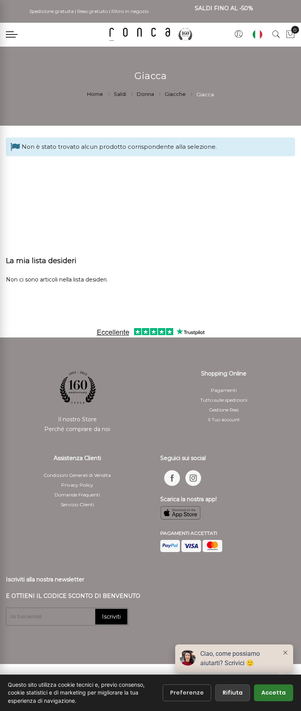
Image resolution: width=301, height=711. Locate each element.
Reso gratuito (92, 11)
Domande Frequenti (77, 495)
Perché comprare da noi (77, 429)
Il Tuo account (224, 419)
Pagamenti (224, 390)
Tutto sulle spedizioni (223, 400)
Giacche (176, 94)
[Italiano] (257, 34)
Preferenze (187, 693)
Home (95, 94)
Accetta (273, 693)
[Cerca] (276, 34)
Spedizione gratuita (51, 11)
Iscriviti (111, 616)
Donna (146, 94)
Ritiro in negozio (130, 11)
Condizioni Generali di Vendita (77, 475)
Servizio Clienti (77, 504)
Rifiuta (233, 693)
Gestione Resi (224, 410)
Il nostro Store (77, 419)
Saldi (120, 94)
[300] (152, 34)
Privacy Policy (77, 485)
